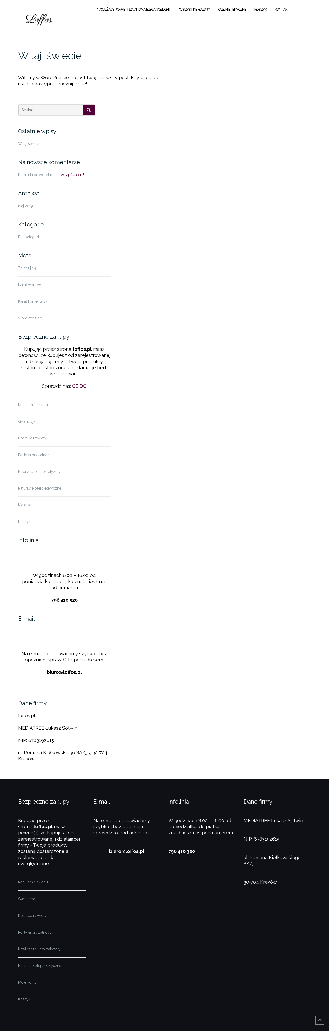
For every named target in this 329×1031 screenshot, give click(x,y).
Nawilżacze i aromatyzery (39, 472)
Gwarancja (26, 421)
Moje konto (27, 505)
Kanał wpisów (29, 285)
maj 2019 (25, 206)
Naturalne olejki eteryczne (39, 488)
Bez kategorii (29, 237)
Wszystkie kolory (194, 9)
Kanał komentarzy (33, 301)
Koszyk (260, 9)
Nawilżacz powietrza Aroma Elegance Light (134, 9)
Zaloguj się (27, 268)
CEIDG (79, 386)
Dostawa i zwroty (32, 438)
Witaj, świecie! (51, 55)
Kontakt (282, 9)
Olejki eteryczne (232, 9)
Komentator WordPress (37, 175)
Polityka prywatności (35, 455)
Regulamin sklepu (33, 405)
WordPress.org (30, 318)
